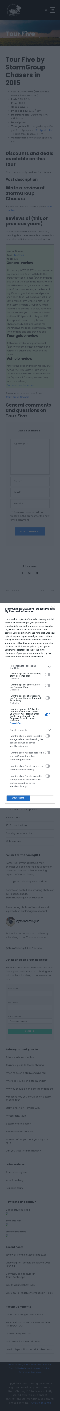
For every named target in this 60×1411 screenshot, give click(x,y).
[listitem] (30, 667)
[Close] (54, 609)
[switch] (47, 674)
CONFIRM (18, 798)
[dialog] (30, 705)
